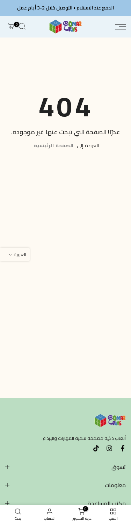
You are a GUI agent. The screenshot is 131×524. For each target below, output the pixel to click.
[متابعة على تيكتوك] (96, 448)
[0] (10, 26)
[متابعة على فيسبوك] (122, 448)
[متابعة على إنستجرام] (109, 448)
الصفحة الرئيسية (53, 145)
